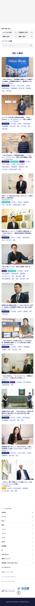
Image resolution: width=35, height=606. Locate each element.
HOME (3, 508)
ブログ (3, 537)
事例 (3, 525)
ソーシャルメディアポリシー (9, 576)
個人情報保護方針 (6, 567)
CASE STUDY (8, 508)
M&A (3, 520)
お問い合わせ (5, 554)
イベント (4, 529)
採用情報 (4, 546)
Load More (17, 495)
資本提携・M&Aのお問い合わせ (10, 563)
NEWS (3, 541)
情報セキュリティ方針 (7, 572)
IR (2, 550)
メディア (4, 533)
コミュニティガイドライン (8, 581)
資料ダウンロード (6, 558)
